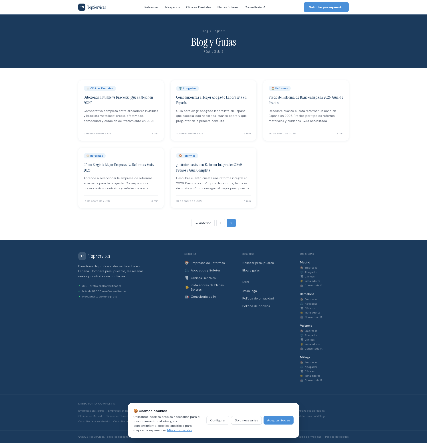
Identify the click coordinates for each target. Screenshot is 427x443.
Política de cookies (256, 306)
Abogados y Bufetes (203, 270)
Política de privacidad (258, 298)
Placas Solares (228, 7)
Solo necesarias (246, 420)
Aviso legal (250, 291)
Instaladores (310, 281)
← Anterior (203, 223)
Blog (205, 31)
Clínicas (307, 276)
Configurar (218, 420)
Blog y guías (251, 270)
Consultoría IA (255, 7)
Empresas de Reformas (205, 262)
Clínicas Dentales (198, 7)
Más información (179, 430)
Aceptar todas (278, 420)
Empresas (308, 267)
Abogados (172, 7)
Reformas (152, 7)
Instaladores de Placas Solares (204, 287)
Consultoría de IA (200, 296)
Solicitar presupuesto (326, 7)
